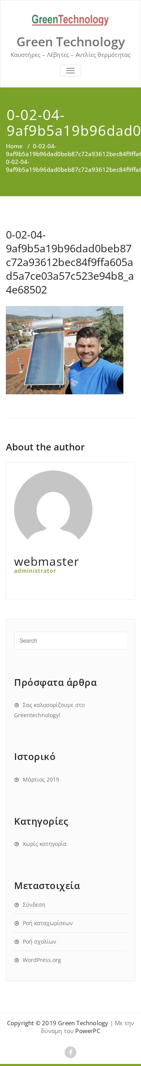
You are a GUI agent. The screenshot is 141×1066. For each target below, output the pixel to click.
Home (14, 146)
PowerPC (87, 1031)
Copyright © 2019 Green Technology (57, 1023)
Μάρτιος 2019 (41, 779)
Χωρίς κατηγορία (45, 843)
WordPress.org (42, 960)
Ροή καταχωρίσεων (48, 923)
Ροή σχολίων (39, 941)
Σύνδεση (34, 904)
